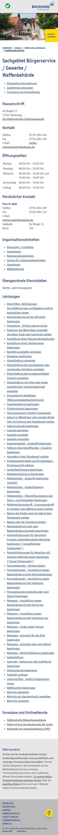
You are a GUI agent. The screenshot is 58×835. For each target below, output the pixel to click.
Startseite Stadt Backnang (43, 10)
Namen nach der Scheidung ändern (26, 522)
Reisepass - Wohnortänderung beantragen (30, 653)
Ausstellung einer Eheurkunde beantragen (30, 338)
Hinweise (7, 823)
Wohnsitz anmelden (18, 701)
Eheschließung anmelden (21, 360)
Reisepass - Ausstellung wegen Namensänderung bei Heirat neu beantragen (25, 605)
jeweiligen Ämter (11, 784)
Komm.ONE (7, 831)
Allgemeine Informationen (22, 83)
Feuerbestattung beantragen (23, 404)
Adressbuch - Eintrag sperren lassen (27, 325)
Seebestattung (15, 657)
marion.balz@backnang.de (17, 220)
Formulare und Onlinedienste (23, 92)
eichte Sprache (10, 816)
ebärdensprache (11, 820)
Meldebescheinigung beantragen (25, 474)
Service (18, 48)
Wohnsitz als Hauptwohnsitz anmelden (29, 696)
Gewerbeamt (14, 251)
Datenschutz (8, 806)
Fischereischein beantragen (22, 408)
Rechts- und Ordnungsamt (17, 288)
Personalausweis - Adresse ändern (26, 565)
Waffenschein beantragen (21, 687)
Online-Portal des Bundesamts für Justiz (30, 724)
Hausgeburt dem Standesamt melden (28, 456)
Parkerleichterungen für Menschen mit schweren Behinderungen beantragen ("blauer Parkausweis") (28, 557)
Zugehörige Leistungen (20, 87)
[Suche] (3, 7)
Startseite (7, 48)
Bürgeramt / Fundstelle (20, 247)
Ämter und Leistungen (34, 48)
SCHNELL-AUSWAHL (52, 35)
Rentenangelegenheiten (20, 256)
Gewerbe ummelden (18, 439)
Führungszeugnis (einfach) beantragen (29, 413)
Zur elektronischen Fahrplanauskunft (23, 119)
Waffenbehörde (15, 269)
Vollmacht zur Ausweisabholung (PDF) (28, 729)
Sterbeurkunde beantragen (22, 670)
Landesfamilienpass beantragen (25, 469)
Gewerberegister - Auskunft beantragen (29, 443)
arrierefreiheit (11, 813)
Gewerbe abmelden (17, 430)
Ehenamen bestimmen (19, 356)
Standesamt (13, 264)
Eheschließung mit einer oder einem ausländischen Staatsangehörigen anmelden (27, 387)
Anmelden (21, 831)
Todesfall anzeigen (17, 674)
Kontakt (6, 810)
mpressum (7, 803)
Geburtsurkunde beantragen (23, 426)
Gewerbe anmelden (17, 434)
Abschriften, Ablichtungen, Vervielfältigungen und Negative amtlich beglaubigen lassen (30, 308)
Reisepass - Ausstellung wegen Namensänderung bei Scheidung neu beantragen (27, 618)
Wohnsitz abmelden (18, 692)
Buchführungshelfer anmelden (24, 352)
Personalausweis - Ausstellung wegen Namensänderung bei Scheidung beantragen (28, 583)
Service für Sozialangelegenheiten (26, 260)
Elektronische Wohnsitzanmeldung (26, 720)
